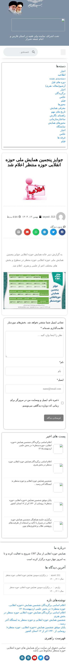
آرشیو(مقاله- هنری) (55, 85)
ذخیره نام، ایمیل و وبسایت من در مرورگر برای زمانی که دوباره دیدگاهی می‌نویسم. (34, 403)
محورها (61, 104)
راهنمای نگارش (57, 115)
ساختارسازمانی (57, 119)
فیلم (63, 100)
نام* (61, 362)
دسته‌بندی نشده (57, 78)
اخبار (63, 71)
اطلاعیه (61, 74)
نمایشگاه (60, 126)
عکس (62, 97)
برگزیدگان (60, 93)
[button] (63, 52)
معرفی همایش (57, 108)
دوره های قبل (58, 82)
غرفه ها (61, 137)
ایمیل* (60, 380)
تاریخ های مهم (58, 111)
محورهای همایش (56, 122)
